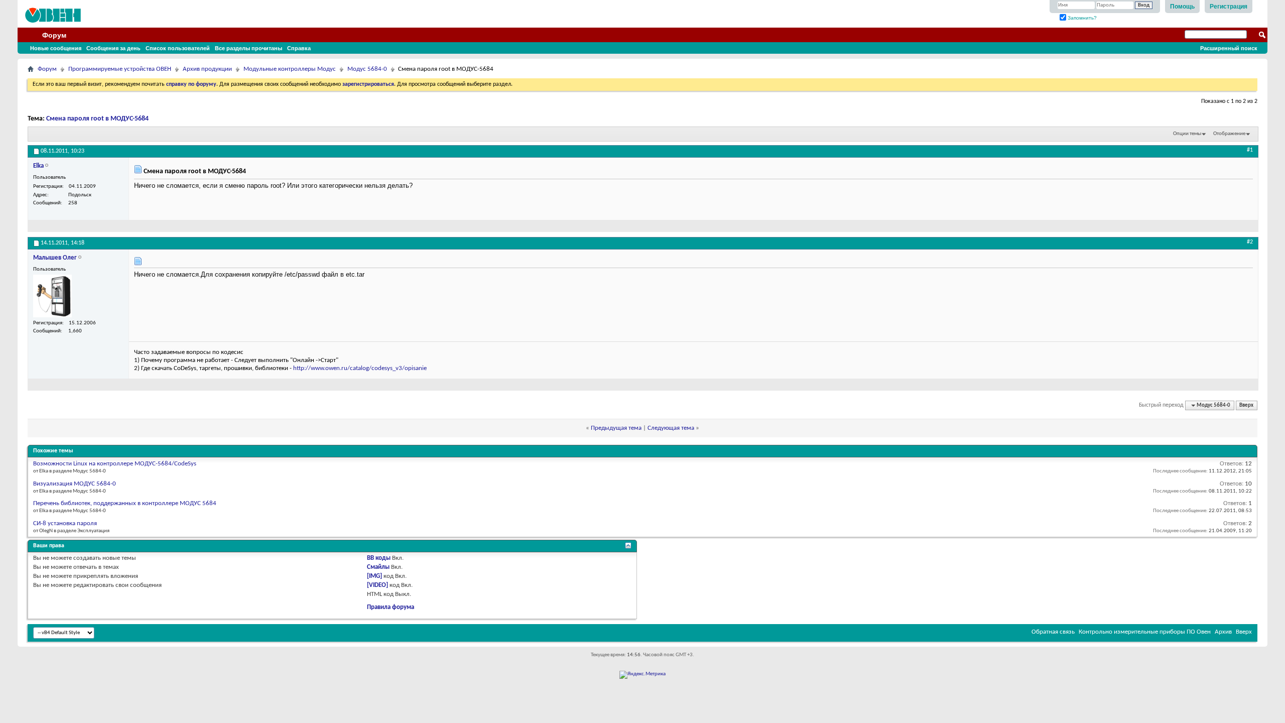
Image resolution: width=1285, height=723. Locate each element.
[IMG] (374, 576)
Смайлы (378, 567)
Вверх (1246, 405)
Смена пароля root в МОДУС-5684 (97, 119)
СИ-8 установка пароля (65, 523)
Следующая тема (671, 428)
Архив (1223, 632)
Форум (54, 35)
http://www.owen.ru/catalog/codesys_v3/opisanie (360, 368)
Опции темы (1187, 134)
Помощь (1182, 6)
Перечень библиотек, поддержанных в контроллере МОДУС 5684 (124, 503)
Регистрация (1228, 6)
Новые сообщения (55, 48)
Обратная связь (1053, 632)
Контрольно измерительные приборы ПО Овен (1145, 632)
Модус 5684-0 (367, 69)
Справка (299, 48)
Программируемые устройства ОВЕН (119, 69)
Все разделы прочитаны (248, 48)
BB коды (379, 558)
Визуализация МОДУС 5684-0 (74, 483)
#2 (1250, 242)
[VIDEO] (377, 585)
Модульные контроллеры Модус (289, 69)
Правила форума (390, 607)
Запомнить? (1081, 18)
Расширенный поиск (1228, 48)
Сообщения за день (113, 48)
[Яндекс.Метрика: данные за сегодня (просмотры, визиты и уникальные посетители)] (642, 675)
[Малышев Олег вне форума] (52, 296)
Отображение (1229, 134)
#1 (1250, 150)
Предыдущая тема (616, 428)
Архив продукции (207, 69)
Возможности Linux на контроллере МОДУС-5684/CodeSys (114, 463)
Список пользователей (178, 48)
